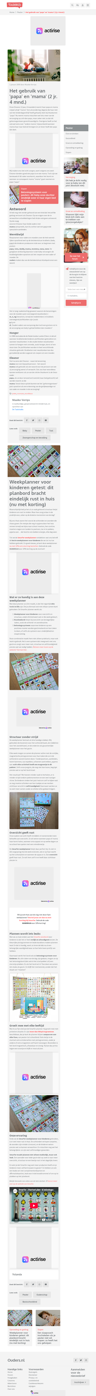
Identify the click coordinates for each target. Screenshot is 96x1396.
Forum (10, 1375)
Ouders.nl (16, 1360)
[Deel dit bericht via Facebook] (27, 420)
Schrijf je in (76, 303)
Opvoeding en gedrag (18, 1329)
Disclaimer (33, 1375)
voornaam (20, 393)
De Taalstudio (17, 409)
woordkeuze (29, 393)
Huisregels (33, 1372)
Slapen (24, 188)
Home (11, 12)
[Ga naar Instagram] (86, 1360)
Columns (11, 1380)
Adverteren (12, 1383)
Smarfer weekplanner (27, 537)
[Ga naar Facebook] (75, 1360)
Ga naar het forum (75, 257)
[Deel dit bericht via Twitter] (33, 420)
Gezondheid (70, 138)
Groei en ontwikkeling (74, 143)
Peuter (20, 12)
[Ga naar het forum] (77, 5)
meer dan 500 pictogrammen (42, 1031)
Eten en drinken (72, 133)
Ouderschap (42, 1295)
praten (14, 393)
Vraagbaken (12, 1378)
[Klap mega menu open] (87, 5)
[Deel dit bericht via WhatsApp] (39, 420)
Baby (25, 430)
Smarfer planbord (41, 937)
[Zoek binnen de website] (72, 5)
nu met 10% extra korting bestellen (23, 546)
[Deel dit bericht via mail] (46, 420)
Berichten (12, 1386)
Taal (51, 430)
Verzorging (70, 177)
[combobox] (76, 289)
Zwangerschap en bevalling (35, 437)
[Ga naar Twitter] (81, 1360)
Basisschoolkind (30, 1302)
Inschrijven (79, 1382)
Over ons (11, 1389)
